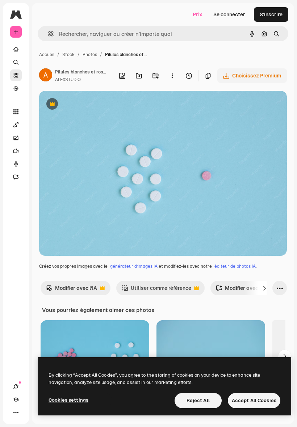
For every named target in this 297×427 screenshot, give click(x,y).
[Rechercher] (16, 62)
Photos (90, 55)
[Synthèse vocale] (16, 164)
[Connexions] (16, 386)
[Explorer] (16, 88)
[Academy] (16, 399)
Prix (197, 14)
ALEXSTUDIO (68, 80)
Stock (68, 55)
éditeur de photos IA (235, 266)
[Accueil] (16, 49)
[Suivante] (264, 288)
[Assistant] (16, 177)
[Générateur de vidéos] (16, 151)
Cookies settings (68, 400)
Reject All (198, 400)
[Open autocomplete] (48, 34)
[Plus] (16, 412)
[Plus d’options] (172, 75)
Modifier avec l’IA (71, 290)
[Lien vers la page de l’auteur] (45, 76)
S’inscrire (271, 14)
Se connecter (229, 14)
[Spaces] (16, 125)
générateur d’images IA (134, 266)
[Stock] (16, 75)
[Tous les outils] (16, 112)
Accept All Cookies (254, 400)
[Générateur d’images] (16, 138)
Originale (87, 104)
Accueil (46, 55)
